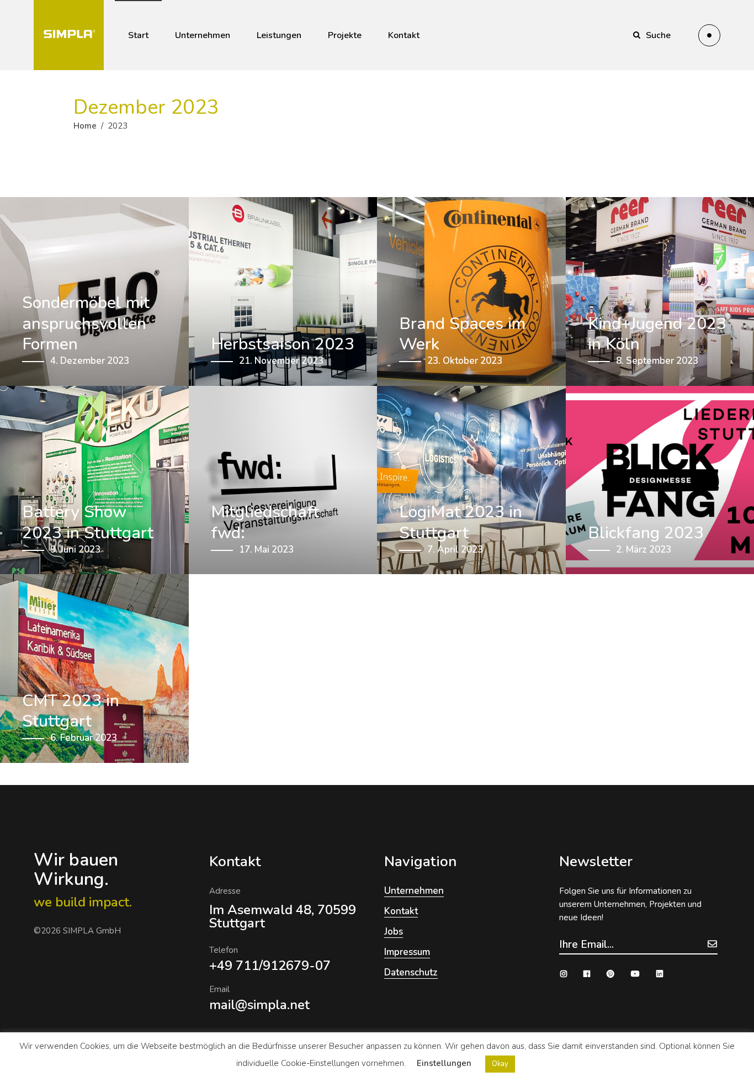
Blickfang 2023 (646, 533)
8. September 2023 (657, 360)
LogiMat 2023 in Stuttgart (460, 522)
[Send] (712, 943)
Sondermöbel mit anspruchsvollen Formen (86, 323)
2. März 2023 (643, 549)
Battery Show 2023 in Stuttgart (87, 522)
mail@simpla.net (259, 1005)
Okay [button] (500, 1064)
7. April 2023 (455, 549)
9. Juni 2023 (75, 549)
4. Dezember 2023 (89, 360)
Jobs (393, 931)
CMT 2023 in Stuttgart (70, 711)
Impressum (407, 952)
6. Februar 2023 (83, 737)
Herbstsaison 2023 (282, 344)
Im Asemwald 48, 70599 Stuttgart (282, 916)
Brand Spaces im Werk (462, 334)
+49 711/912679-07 (270, 965)
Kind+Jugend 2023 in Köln (657, 334)
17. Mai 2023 (266, 549)
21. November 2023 (281, 360)
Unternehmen (414, 890)
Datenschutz (411, 972)
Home (85, 125)
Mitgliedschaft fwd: (265, 522)
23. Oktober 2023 (464, 360)
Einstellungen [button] (444, 1063)
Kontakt (401, 911)
